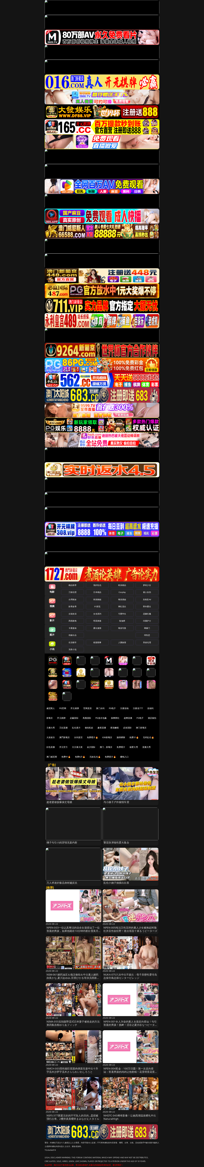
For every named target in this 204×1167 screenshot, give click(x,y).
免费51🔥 (134, 737)
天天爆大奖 (77, 747)
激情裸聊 (121, 737)
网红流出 (122, 606)
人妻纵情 (122, 642)
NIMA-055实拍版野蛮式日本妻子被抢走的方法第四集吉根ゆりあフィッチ (73, 1023)
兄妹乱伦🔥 (95, 756)
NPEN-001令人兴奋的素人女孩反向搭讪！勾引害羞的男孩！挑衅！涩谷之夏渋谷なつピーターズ (130, 1025)
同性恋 (147, 635)
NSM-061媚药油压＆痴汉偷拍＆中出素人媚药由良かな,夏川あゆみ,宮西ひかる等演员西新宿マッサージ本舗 (73, 978)
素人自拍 (147, 592)
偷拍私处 (89, 727)
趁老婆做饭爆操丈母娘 (59, 802)
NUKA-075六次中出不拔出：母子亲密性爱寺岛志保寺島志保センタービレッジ (130, 976)
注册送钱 (124, 708)
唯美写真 (122, 628)
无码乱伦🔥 (148, 737)
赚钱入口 (124, 756)
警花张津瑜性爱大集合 (116, 842)
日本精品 (97, 592)
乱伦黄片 (76, 727)
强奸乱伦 (97, 585)
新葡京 (49, 718)
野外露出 (147, 606)
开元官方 (63, 747)
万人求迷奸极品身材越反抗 (62, 882)
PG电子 (112, 708)
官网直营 (87, 708)
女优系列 (97, 613)
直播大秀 (146, 747)
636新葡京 (107, 737)
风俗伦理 (147, 642)
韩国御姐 (97, 599)
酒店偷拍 (152, 718)
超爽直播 (128, 718)
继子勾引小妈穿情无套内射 (62, 842)
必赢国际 (74, 718)
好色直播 (50, 747)
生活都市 (72, 642)
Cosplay (122, 592)
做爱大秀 (133, 747)
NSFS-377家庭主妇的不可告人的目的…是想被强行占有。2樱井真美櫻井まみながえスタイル (73, 1117)
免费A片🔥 (80, 756)
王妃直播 (63, 727)
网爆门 (147, 628)
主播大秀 (50, 727)
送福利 (150, 708)
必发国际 (127, 727)
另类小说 (72, 649)
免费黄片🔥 (110, 756)
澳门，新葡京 (106, 747)
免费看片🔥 (92, 737)
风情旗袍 (72, 620)
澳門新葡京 (64, 737)
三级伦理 (72, 592)
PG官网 (62, 708)
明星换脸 (97, 620)
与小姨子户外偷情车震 (116, 802)
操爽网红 (115, 718)
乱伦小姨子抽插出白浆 (116, 882)
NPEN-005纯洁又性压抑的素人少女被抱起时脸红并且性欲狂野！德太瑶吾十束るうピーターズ (130, 929)
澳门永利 (100, 708)
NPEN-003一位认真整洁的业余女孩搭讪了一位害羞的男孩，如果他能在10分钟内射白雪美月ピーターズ (73, 931)
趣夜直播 (102, 727)
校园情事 (97, 642)
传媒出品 (72, 635)
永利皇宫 (78, 737)
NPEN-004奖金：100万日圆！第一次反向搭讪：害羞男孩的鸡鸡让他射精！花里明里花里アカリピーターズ (130, 1072)
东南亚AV (147, 599)
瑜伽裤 (122, 620)
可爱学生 (122, 613)
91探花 (97, 606)
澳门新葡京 (141, 727)
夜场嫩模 (114, 727)
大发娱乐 (50, 737)
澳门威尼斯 (51, 756)
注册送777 (138, 708)
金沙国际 (91, 747)
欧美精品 (122, 585)
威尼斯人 (50, 708)
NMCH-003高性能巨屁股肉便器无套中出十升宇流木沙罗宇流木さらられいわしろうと (72, 1070)
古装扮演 (72, 613)
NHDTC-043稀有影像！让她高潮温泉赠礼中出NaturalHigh (129, 1117)
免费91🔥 (66, 756)
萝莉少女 (147, 585)
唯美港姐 (122, 599)
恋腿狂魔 (147, 613)
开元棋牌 (74, 708)
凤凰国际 (87, 718)
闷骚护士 (147, 620)
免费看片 (121, 747)
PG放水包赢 (101, 718)
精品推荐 (72, 585)
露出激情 (97, 628)
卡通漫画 (72, 628)
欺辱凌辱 (72, 606)
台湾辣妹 (72, 599)
